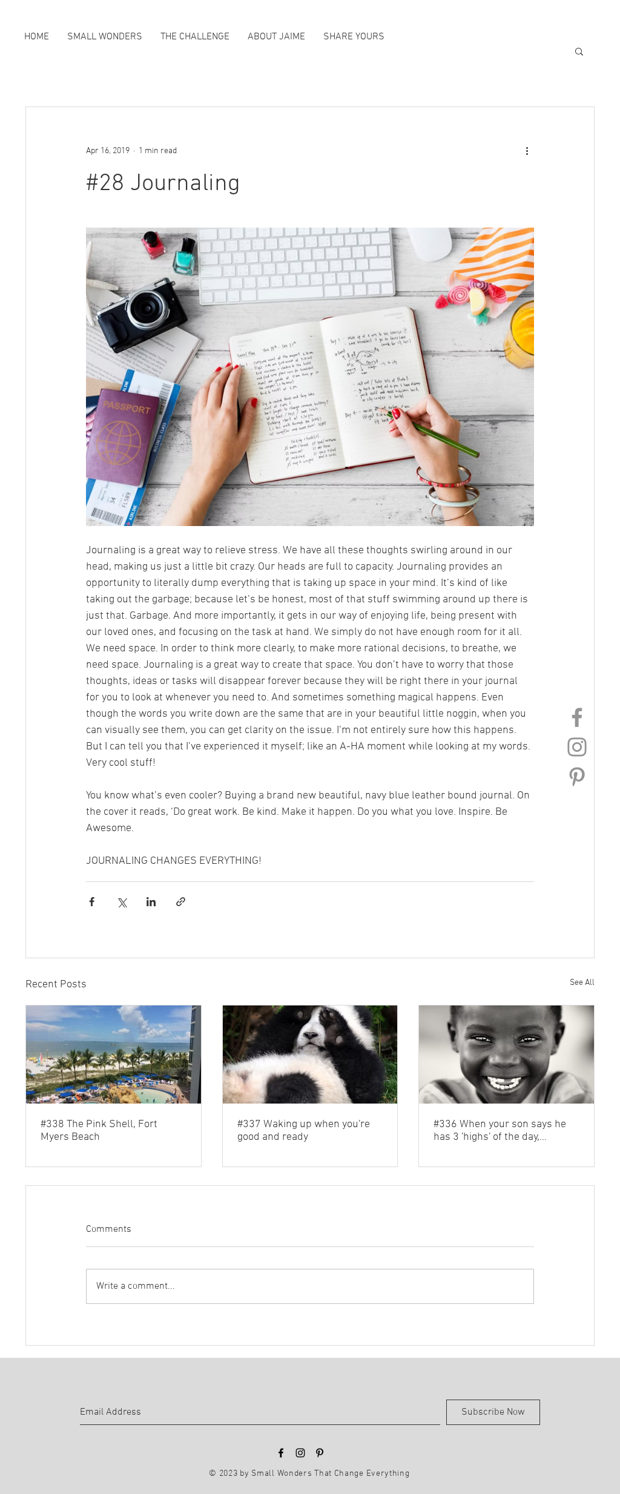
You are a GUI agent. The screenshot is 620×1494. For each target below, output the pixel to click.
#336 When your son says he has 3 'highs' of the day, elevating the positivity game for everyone (500, 1131)
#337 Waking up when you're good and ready (303, 1131)
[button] (579, 51)
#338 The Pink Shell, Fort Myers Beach (99, 1131)
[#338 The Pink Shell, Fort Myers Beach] (113, 1054)
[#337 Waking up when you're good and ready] (310, 1054)
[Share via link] (180, 901)
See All (582, 983)
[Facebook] (577, 717)
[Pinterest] (577, 776)
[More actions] (526, 150)
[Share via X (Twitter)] (121, 901)
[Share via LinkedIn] (151, 901)
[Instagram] (577, 747)
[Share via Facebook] (91, 901)
